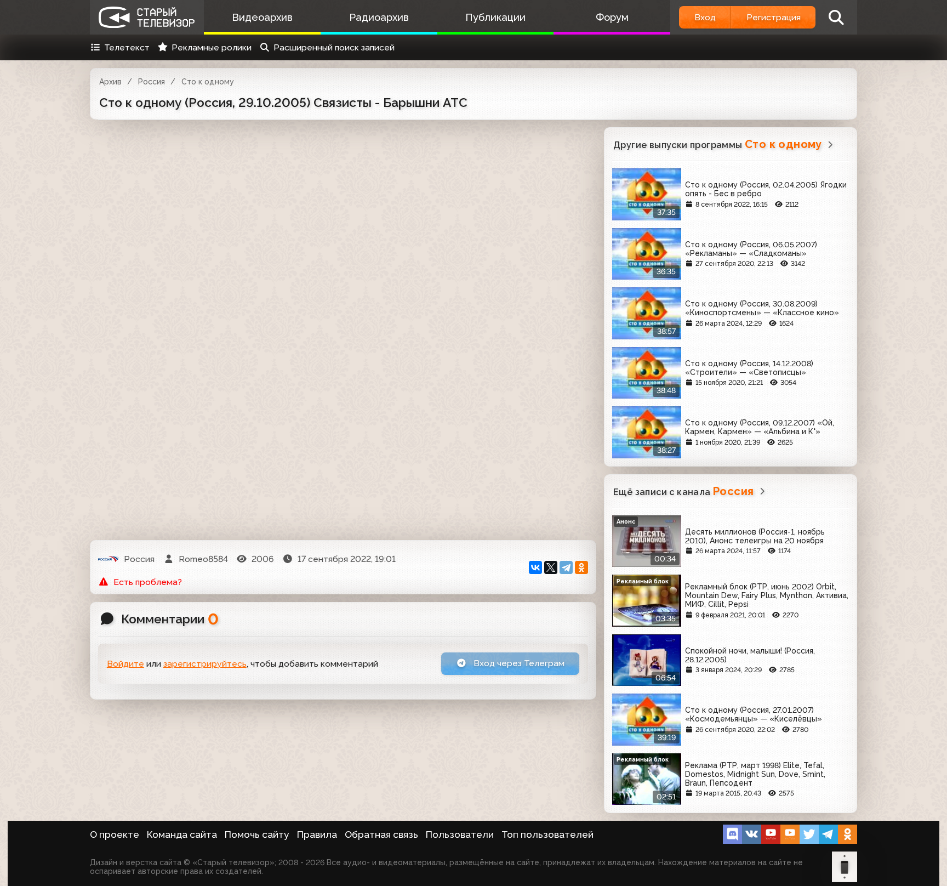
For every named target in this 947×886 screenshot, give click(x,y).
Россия (151, 81)
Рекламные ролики (212, 47)
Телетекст (127, 47)
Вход (705, 17)
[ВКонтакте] (535, 567)
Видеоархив (262, 17)
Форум (612, 17)
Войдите (125, 663)
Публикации (495, 17)
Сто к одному (207, 81)
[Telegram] (566, 567)
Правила (317, 834)
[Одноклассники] (581, 567)
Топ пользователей (547, 834)
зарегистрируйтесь (205, 663)
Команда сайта (182, 834)
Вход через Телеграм (517, 663)
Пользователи (460, 834)
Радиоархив (379, 17)
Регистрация (773, 17)
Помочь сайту (257, 834)
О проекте (114, 834)
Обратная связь (381, 834)
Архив (110, 81)
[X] (550, 567)
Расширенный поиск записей (334, 47)
